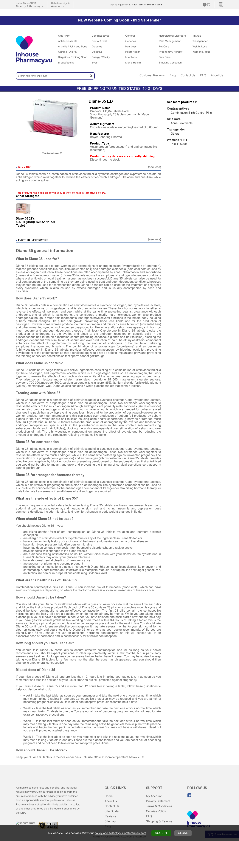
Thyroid (197, 36)
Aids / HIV (64, 36)
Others (175, 133)
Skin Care (164, 57)
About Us (217, 75)
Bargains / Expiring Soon (72, 57)
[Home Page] (198, 820)
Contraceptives (100, 36)
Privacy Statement (158, 801)
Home (109, 796)
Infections (131, 57)
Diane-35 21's (25, 218)
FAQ (203, 75)
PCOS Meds (179, 144)
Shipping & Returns (159, 821)
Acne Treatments (182, 123)
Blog (173, 75)
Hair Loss (130, 47)
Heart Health (132, 52)
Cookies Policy (156, 811)
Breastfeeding (66, 63)
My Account (154, 796)
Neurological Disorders (172, 36)
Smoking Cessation (170, 63)
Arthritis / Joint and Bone (72, 47)
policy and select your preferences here (120, 833)
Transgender (200, 41)
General (130, 36)
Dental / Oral (99, 41)
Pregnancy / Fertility (170, 52)
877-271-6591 (136, 4)
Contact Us (188, 75)
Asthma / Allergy (67, 52)
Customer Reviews (152, 75)
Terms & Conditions (159, 806)
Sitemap (110, 821)
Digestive (97, 52)
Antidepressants (67, 41)
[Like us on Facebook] (189, 795)
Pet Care (164, 47)
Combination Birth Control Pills (191, 112)
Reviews (110, 816)
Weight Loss (200, 47)
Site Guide (112, 811)
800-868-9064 (154, 4)
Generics (130, 41)
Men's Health (133, 63)
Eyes (94, 63)
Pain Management (170, 41)
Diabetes (97, 47)
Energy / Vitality (101, 57)
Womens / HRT (201, 52)
